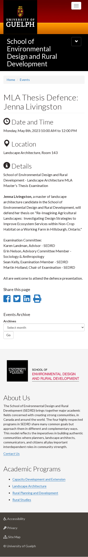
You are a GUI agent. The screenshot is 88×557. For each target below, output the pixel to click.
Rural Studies (21, 500)
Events (25, 80)
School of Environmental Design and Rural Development (32, 52)
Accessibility (23, 520)
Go (8, 335)
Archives (9, 321)
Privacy (19, 529)
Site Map (21, 538)
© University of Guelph (19, 546)
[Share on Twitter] (16, 298)
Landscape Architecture (29, 486)
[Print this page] (37, 298)
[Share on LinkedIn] (26, 298)
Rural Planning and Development (35, 493)
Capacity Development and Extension (38, 479)
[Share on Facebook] (6, 298)
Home (11, 80)
